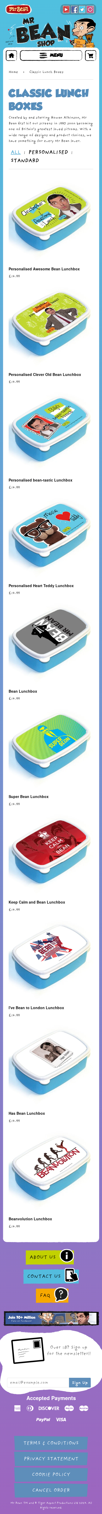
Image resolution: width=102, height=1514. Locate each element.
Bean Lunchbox (23, 691)
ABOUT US (43, 1257)
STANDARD (25, 160)
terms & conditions (51, 1443)
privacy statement (51, 1459)
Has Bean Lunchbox (27, 1113)
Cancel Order (51, 1490)
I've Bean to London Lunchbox (36, 1007)
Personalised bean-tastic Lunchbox (40, 480)
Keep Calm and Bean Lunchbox (37, 902)
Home (13, 72)
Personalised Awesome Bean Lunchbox (44, 268)
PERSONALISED (48, 152)
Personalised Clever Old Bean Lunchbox (45, 374)
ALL (16, 152)
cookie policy (51, 1474)
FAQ (45, 1295)
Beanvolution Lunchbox (30, 1218)
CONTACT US (44, 1276)
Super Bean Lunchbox (29, 796)
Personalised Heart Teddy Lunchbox (41, 585)
